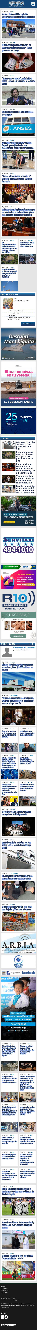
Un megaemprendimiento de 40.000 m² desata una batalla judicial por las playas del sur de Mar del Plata (9, 247)
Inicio (3, 1287)
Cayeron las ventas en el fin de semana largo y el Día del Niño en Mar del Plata (9, 734)
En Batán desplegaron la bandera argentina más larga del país (9, 1156)
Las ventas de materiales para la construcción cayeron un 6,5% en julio (27, 761)
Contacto (4, 1292)
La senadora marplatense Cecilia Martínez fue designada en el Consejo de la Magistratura (9, 1175)
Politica (12, 11)
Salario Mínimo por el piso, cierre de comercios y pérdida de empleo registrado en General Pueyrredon (9, 1111)
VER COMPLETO (27, 324)
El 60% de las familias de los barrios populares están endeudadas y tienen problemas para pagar (17, 48)
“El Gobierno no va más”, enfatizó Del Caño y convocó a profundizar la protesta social (18, 81)
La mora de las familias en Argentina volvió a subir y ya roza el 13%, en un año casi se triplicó (27, 1111)
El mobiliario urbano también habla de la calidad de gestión (23, 649)
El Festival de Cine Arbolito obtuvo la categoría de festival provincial (16, 813)
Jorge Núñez (19, 652)
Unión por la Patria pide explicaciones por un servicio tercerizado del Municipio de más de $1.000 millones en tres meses (18, 212)
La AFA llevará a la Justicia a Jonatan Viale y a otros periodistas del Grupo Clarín (25, 445)
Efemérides (4, 1291)
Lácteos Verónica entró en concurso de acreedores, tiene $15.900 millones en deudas (17, 667)
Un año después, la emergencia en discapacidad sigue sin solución (9, 1140)
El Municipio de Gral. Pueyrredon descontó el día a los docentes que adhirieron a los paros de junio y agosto (9, 1051)
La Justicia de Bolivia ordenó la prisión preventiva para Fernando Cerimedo (17, 877)
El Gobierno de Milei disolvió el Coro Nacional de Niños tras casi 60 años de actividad (27, 1050)
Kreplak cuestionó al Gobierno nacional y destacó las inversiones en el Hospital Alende (18, 1225)
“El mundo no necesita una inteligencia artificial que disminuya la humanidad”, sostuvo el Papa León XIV (25, 479)
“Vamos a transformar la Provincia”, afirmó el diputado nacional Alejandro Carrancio (17, 179)
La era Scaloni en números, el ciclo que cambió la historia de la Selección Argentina (27, 1140)
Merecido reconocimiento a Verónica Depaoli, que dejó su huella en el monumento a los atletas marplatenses (17, 145)
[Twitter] (6, 1318)
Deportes (12, 140)
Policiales (30, 240)
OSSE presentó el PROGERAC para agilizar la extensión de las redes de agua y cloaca (9, 1079)
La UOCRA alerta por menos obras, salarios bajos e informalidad (27, 733)
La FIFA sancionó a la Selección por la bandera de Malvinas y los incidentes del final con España (18, 1192)
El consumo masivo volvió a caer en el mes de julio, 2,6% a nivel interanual (16, 908)
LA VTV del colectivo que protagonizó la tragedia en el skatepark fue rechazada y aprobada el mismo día (27, 1159)
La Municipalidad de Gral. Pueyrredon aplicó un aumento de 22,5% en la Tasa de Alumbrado (9, 273)
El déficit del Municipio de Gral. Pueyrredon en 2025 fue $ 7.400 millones (27, 1174)
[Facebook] (3, 1318)
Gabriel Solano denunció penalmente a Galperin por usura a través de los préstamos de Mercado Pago (9, 789)
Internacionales (14, 695)
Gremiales (30, 729)
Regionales (12, 809)
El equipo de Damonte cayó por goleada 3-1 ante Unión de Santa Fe (17, 1257)
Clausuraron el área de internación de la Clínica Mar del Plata (27, 244)
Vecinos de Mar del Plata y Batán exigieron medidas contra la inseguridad (18, 15)
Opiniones (4, 1289)
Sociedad (30, 782)
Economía (12, 42)
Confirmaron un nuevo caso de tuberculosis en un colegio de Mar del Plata (27, 787)
